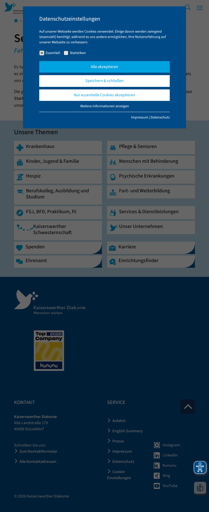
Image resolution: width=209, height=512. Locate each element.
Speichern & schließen (104, 81)
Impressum (139, 117)
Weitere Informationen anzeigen (104, 106)
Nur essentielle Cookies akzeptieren (104, 95)
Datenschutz (160, 117)
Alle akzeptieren (104, 67)
